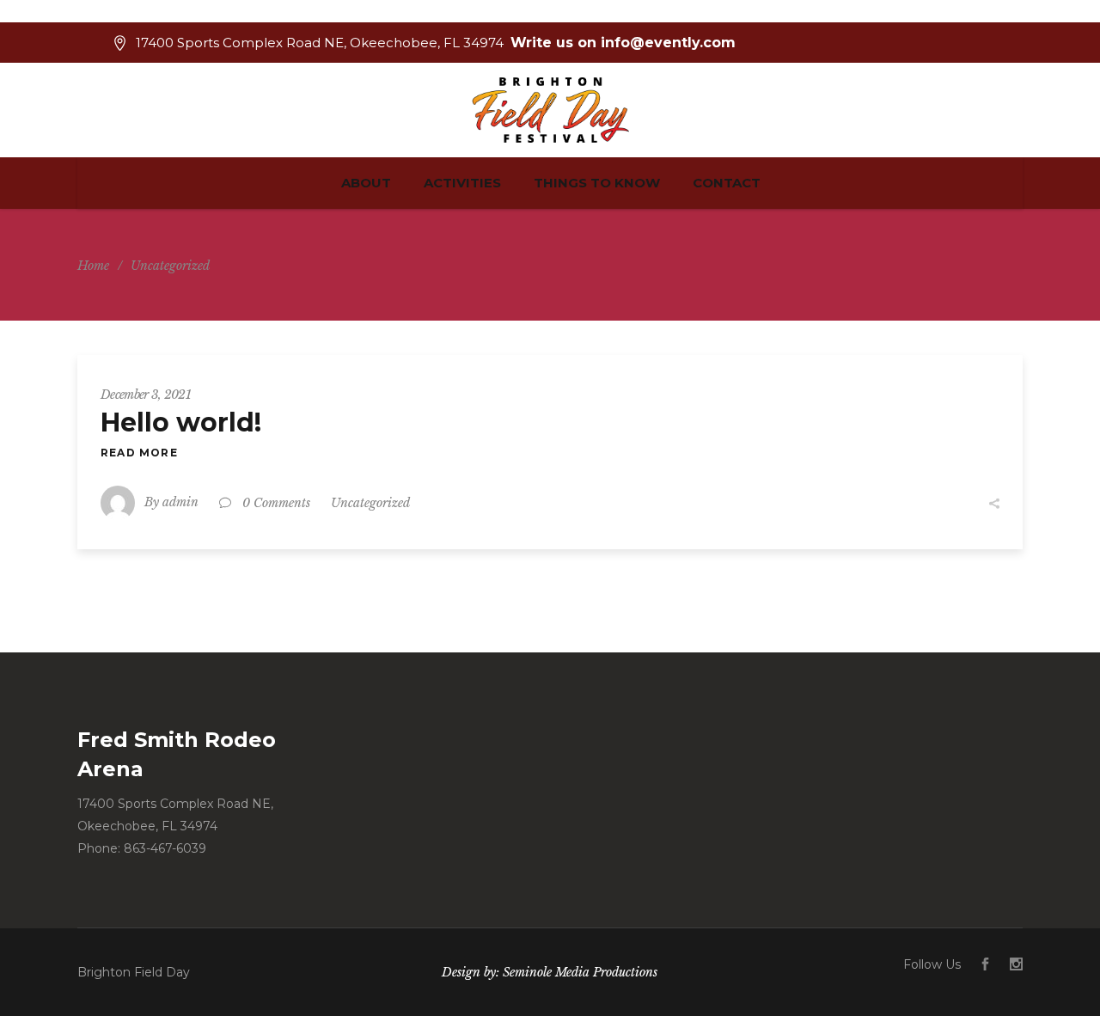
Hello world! (181, 422)
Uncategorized (370, 503)
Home (93, 265)
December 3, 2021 (146, 394)
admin (180, 502)
